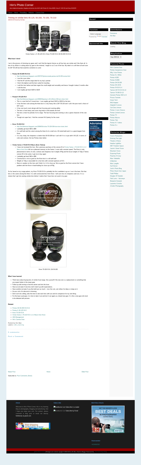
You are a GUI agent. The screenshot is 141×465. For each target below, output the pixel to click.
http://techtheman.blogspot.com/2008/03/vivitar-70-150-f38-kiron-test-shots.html (42, 126)
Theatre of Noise (115, 141)
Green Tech (114, 100)
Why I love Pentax (116, 72)
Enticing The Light (116, 138)
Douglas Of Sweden (116, 176)
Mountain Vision (115, 151)
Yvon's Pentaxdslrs (116, 136)
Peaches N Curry (115, 156)
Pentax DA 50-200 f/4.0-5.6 (21, 308)
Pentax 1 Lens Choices (117, 110)
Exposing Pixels (115, 153)
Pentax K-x (113, 125)
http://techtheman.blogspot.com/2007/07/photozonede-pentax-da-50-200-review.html (43, 76)
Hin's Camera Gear (18, 319)
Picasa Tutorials (115, 97)
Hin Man (112, 36)
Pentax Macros (115, 117)
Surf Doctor (113, 166)
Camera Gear (40, 12)
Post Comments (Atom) (24, 376)
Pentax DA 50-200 (116, 82)
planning (21, 325)
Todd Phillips (114, 173)
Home (10, 12)
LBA (15, 325)
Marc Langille (114, 163)
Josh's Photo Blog (116, 168)
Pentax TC (113, 115)
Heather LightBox (115, 143)
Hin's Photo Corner (21, 5)
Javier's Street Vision (117, 148)
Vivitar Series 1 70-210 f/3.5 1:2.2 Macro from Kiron (28, 315)
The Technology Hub (100, 451)
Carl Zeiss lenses (115, 107)
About (16, 12)
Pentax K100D (114, 80)
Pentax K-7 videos (116, 122)
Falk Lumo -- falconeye (117, 178)
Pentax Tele (114, 120)
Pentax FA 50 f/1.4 (116, 87)
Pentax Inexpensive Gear (118, 70)
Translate (104, 37)
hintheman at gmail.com (23, 416)
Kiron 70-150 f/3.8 (18, 312)
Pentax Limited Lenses (117, 112)
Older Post (85, 372)
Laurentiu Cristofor (116, 183)
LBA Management (18, 317)
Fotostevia (113, 33)
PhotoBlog (23, 12)
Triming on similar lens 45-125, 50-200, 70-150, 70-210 (32, 18)
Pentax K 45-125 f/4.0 (19, 310)
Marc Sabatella (115, 158)
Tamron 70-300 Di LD (117, 92)
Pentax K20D (114, 77)
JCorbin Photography (116, 186)
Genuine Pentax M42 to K (118, 95)
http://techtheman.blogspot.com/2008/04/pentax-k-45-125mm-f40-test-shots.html (42, 99)
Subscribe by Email (72, 411)
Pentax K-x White (115, 75)
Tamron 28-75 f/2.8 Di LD (118, 90)
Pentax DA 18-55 (115, 85)
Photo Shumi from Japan (118, 171)
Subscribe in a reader (72, 407)
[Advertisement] (98, 79)
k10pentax (113, 161)
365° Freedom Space (117, 146)
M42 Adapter (114, 102)
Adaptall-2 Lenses (116, 105)
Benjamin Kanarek (116, 181)
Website (31, 12)
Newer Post (11, 372)
